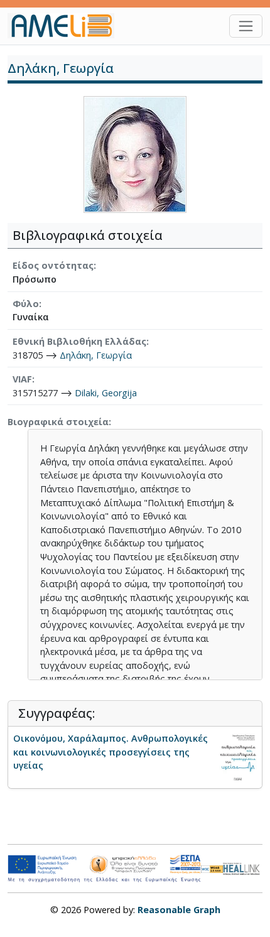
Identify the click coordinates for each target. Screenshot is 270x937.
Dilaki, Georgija (106, 393)
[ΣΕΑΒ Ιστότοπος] (242, 868)
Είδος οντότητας (53, 265)
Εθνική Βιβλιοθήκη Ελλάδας (79, 341)
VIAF (22, 379)
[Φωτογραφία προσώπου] (135, 154)
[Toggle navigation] (245, 26)
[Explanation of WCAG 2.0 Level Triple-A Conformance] (212, 868)
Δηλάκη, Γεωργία (96, 355)
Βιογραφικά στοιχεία (58, 422)
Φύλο (26, 304)
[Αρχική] (66, 25)
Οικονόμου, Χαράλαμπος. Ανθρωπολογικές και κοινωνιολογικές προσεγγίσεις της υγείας (110, 751)
